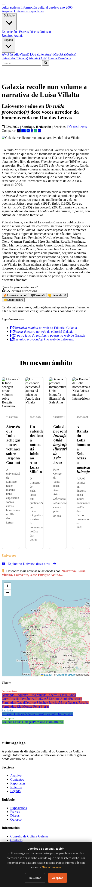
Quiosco (45, 32)
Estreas (24, 32)
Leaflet (47, 674)
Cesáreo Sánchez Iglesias (42, 702)
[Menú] (3, 4)
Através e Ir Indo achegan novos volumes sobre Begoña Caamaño (14, 444)
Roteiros (7, 35)
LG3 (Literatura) (41, 54)
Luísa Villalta (37, 695)
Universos (21, 11)
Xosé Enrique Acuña (55, 699)
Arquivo (7, 11)
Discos (34, 32)
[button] (7, 586)
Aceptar (57, 878)
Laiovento (49, 714)
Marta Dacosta (69, 702)
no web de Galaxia (49, 335)
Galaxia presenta (64, 444)
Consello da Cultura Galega (29, 836)
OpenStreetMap (65, 674)
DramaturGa (64, 714)
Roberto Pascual (57, 695)
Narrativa (57, 722)
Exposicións (10, 32)
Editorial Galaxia (13, 714)
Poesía (37, 722)
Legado (8, 39)
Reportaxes (36, 11)
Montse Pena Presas (35, 706)
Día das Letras (77, 127)
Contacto (16, 840)
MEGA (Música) (64, 54)
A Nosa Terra (34, 714)
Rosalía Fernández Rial (25, 699)
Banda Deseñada (59, 58)
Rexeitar (35, 878)
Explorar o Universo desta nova (29, 564)
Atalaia (18, 35)
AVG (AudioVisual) (15, 54)
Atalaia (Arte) (38, 58)
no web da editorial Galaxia (43, 331)
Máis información (52, 867)
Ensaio (46, 722)
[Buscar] (45, 63)
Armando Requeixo (15, 695)
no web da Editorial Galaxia (45, 328)
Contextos (17, 779)
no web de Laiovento (44, 339)
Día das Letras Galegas (17, 722)
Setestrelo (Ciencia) (15, 58)
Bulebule (9, 15)
